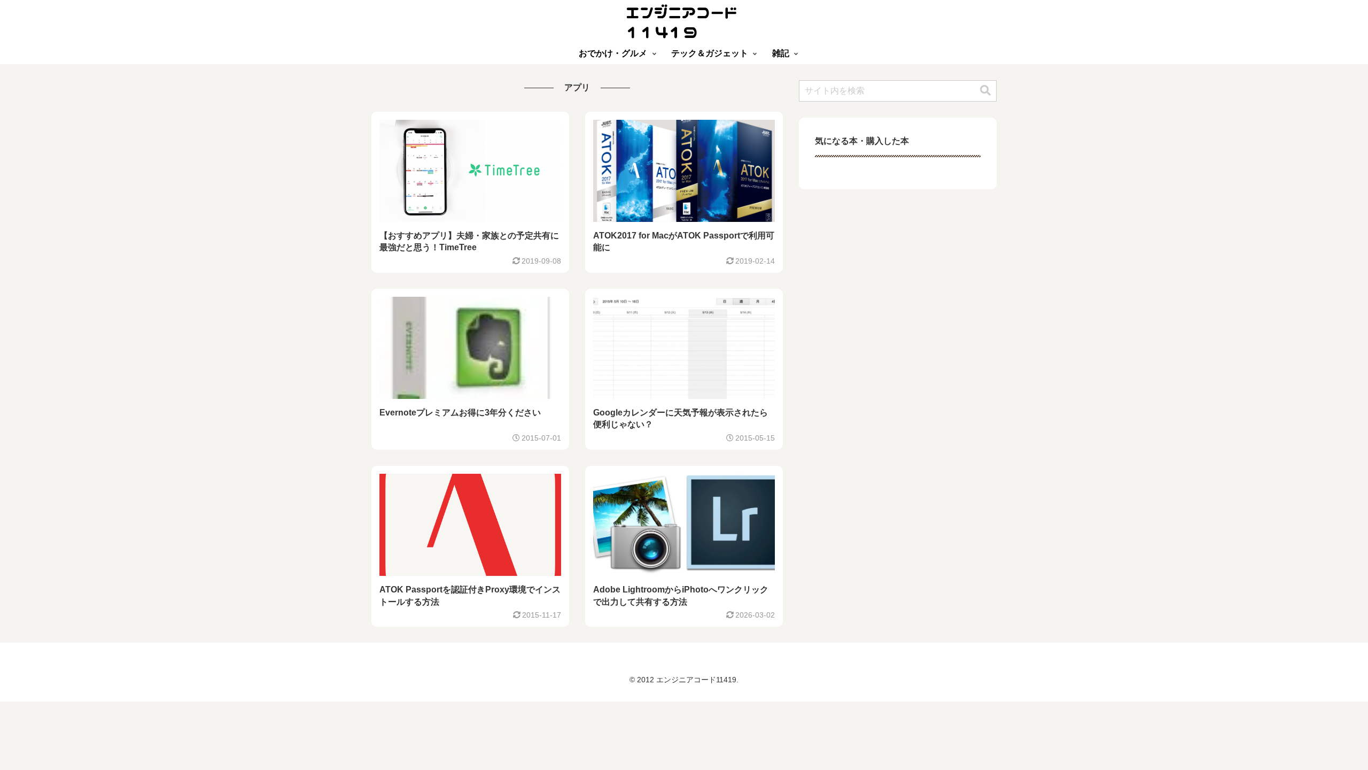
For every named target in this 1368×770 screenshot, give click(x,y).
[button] (985, 90)
